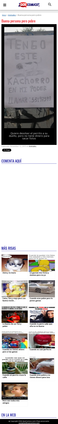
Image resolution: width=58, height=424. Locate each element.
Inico (4, 15)
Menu (4, 5)
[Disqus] (29, 202)
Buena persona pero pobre (18, 21)
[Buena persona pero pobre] (29, 127)
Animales (12, 15)
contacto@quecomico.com (29, 423)
